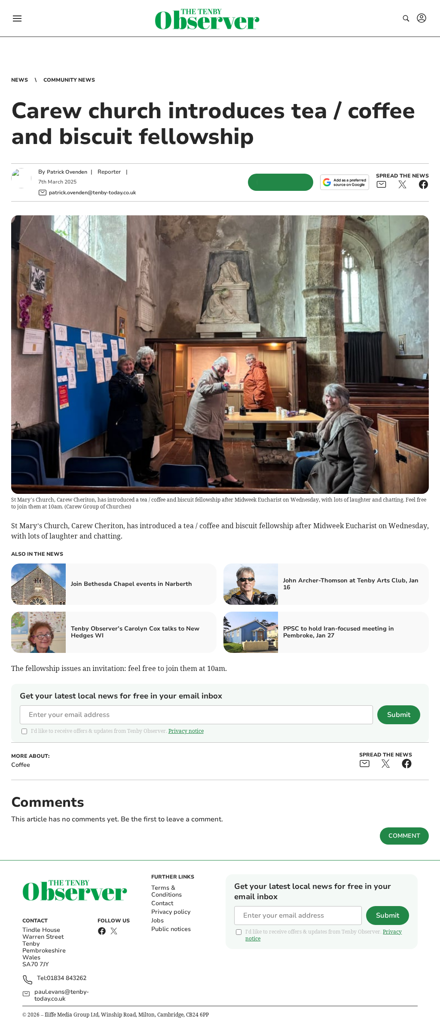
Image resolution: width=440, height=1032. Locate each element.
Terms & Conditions (166, 891)
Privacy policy (170, 912)
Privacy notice (186, 731)
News (19, 80)
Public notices (171, 929)
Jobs (157, 920)
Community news (69, 80)
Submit (398, 715)
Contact (162, 903)
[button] (17, 18)
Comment (404, 836)
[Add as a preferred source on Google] (344, 182)
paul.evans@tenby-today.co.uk (61, 995)
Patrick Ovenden (67, 171)
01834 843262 (66, 978)
